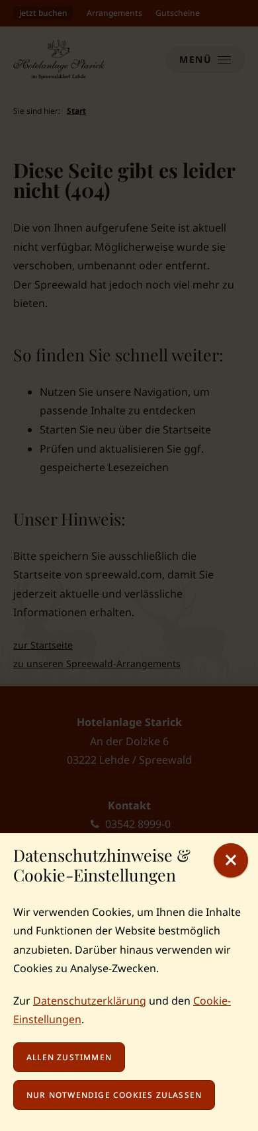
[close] (231, 860)
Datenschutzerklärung (89, 1000)
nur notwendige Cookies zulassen (114, 1095)
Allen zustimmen (69, 1057)
